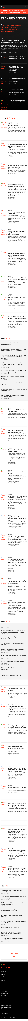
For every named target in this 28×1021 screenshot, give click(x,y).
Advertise (3, 976)
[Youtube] (9, 967)
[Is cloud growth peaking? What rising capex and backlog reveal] (4, 726)
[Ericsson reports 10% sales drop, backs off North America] (4, 768)
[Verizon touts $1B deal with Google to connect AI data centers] (4, 253)
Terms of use (22, 1016)
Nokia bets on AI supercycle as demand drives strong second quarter (17, 297)
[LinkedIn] (2, 967)
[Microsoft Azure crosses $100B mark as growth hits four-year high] (4, 185)
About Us (3, 974)
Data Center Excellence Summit (6, 1008)
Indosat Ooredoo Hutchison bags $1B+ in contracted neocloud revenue (16, 233)
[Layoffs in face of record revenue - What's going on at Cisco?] (3, 516)
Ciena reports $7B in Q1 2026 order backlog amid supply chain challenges (17, 805)
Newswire (10, 210)
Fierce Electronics (4, 993)
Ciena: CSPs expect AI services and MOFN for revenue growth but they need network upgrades (14, 357)
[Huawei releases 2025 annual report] (4, 787)
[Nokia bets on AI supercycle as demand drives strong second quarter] (4, 297)
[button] (25, 7)
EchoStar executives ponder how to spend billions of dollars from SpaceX (16, 831)
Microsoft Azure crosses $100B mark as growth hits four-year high (16, 186)
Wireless (10, 122)
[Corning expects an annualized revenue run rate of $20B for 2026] (4, 145)
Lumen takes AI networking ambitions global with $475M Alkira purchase (17, 581)
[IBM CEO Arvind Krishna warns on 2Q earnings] (4, 434)
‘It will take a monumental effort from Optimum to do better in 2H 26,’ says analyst (17, 560)
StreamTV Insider (4, 995)
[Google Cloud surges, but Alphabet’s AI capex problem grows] (4, 318)
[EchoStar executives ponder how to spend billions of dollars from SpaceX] (3, 828)
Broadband (10, 143)
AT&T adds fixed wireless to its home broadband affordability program (16, 604)
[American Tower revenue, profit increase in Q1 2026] (4, 747)
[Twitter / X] (7, 967)
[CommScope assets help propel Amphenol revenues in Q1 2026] (4, 705)
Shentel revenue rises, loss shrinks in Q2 (12, 626)
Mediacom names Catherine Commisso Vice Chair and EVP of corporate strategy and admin (13, 364)
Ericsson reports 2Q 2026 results (10, 927)
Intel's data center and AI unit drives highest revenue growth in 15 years (17, 279)
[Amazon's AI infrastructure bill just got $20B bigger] (4, 167)
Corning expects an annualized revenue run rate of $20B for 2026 (17, 146)
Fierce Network (4, 991)
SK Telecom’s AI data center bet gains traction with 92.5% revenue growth (17, 80)
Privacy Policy (3, 1017)
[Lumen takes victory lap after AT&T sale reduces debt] (4, 850)
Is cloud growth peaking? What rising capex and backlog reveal (17, 727)
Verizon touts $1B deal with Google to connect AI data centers (16, 255)
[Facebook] (4, 967)
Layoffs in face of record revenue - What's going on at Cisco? (17, 518)
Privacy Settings (13, 1017)
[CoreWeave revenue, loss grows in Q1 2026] (4, 537)
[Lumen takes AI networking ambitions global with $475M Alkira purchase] (4, 581)
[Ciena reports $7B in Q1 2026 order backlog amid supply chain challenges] (4, 805)
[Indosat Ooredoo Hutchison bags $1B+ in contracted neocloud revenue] (4, 233)
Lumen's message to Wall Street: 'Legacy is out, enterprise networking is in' (16, 91)
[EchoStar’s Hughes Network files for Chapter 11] (4, 125)
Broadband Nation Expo (6, 1005)
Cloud (2, 38)
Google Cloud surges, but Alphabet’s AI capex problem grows (17, 318)
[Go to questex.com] (4, 1013)
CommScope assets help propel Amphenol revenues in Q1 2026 (17, 708)
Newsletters (3, 983)
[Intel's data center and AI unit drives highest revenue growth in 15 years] (4, 279)
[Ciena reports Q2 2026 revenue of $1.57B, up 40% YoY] (4, 500)
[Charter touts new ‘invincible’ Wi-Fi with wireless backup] (4, 870)
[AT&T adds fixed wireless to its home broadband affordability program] (4, 602)
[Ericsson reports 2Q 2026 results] (4, 471)
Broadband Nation (4, 998)
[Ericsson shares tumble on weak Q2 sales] (4, 449)
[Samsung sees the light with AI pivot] (4, 689)
